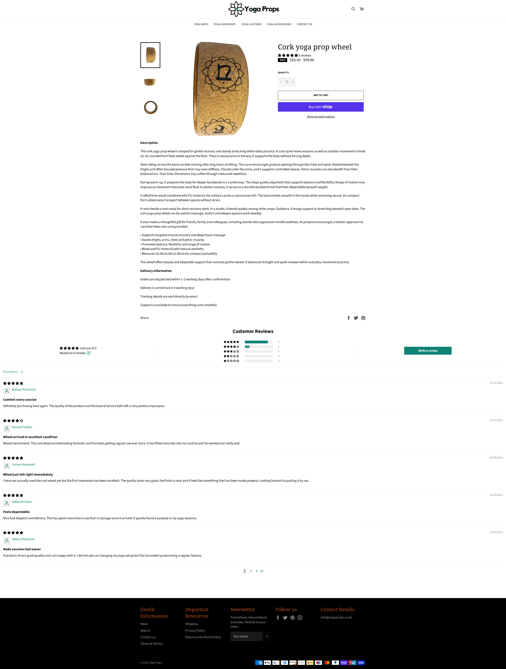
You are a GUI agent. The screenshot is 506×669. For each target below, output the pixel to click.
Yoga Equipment (225, 24)
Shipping (191, 624)
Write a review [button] (428, 351)
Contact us (304, 24)
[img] (13, 383)
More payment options (321, 117)
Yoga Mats (201, 24)
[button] (288, 55)
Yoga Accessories (279, 24)
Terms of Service (151, 643)
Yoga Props (156, 662)
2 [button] (251, 571)
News (144, 624)
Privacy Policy (195, 630)
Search (145, 630)
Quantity (283, 72)
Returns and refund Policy (203, 637)
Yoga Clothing (252, 24)
